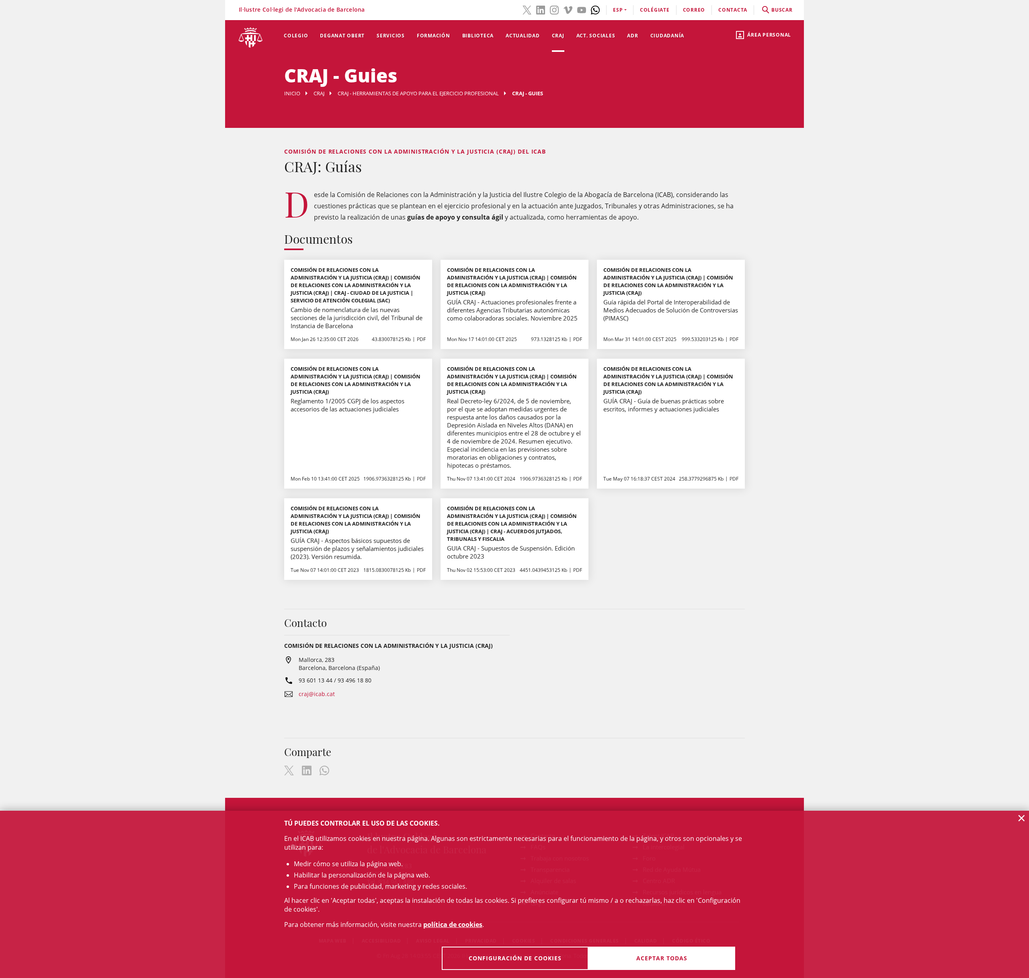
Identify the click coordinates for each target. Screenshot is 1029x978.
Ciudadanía (667, 35)
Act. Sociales (595, 35)
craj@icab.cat (317, 694)
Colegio (296, 35)
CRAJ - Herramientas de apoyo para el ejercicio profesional (418, 93)
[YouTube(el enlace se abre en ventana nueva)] (581, 9)
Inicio (292, 93)
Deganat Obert (342, 35)
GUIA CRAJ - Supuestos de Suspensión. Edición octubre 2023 (511, 552)
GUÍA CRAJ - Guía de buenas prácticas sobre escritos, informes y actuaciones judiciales (663, 405)
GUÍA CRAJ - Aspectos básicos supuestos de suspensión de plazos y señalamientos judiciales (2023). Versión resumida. (357, 548)
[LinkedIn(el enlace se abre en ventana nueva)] (540, 9)
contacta (732, 9)
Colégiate (655, 9)
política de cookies (452, 924)
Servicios (391, 35)
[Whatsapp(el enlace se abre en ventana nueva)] (595, 9)
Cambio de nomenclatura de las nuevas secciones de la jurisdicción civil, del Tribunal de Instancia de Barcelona (356, 318)
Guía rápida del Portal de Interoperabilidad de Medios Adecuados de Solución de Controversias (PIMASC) (670, 310)
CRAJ (558, 35)
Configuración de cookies (515, 958)
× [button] (1021, 818)
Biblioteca (478, 35)
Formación (433, 35)
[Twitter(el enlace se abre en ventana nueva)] (527, 9)
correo (694, 9)
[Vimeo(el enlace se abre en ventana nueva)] (568, 9)
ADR (632, 35)
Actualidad (523, 35)
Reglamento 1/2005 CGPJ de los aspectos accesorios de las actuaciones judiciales (347, 405)
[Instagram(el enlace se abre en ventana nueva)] (554, 9)
